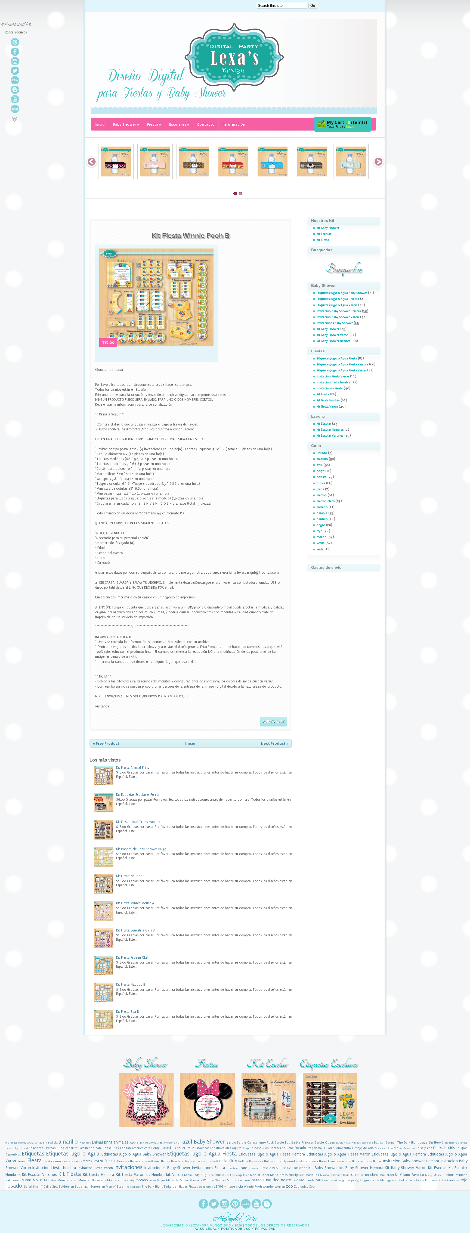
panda (309, 1180)
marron (322, 495)
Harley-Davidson (197, 1161)
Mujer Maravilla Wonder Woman (203, 1180)
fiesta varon (52, 1161)
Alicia (54, 1142)
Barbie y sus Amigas (348, 1142)
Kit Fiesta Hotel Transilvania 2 (138, 822)
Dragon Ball (315, 1148)
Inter (379, 1161)
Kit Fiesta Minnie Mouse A (135, 903)
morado (322, 507)
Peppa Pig (352, 1180)
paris (319, 1180)
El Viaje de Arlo (363, 1148)
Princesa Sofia (435, 1180)
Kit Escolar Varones (330, 435)
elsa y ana (425, 1148)
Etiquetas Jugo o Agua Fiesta (337, 358)
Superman (82, 1186)
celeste (321, 477)
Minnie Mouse (32, 1180)
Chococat (202, 1148)
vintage (229, 1186)
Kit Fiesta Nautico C (130, 876)
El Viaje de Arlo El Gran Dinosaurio (395, 1148)
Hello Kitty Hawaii (250, 1161)
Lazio (211, 1175)
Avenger (168, 1142)
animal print (102, 1142)
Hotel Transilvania (307, 1161)
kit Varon (174, 1174)
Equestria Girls (443, 1148)
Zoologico (301, 1186)
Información (233, 124)
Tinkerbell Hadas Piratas (180, 1186)
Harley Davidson (172, 1161)
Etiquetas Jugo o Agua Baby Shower (342, 293)
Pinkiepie (405, 1180)
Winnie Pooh (253, 1186)
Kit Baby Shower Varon (332, 335)
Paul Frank (330, 1180)
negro (321, 525)
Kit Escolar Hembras (330, 429)
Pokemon (418, 1180)
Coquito (236, 1148)
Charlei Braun (184, 1148)
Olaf (295, 1180)
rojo (319, 531)
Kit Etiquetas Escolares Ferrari (138, 795)
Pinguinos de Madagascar (379, 1180)
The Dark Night (152, 1186)
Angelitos (85, 1142)
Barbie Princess (302, 1142)
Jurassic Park (269, 1168)
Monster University (92, 1180)
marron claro (326, 501)
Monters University (121, 1180)
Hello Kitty (228, 1161)
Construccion (219, 1148)
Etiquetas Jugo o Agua (73, 1154)
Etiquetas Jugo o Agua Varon (337, 305)
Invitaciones (129, 1167)
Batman (379, 1142)
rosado (321, 537)
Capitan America (131, 1148)
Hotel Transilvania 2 (333, 1161)
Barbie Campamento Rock (255, 1142)
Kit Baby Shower (328, 228)
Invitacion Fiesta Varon (333, 376)
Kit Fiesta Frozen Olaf (132, 957)
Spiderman (66, 1186)
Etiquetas (33, 1154)
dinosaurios (260, 1148)
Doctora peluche (282, 1148)
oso (301, 1180)
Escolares (179, 124)
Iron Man (233, 1168)
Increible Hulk (365, 1161)
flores (88, 1161)
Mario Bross (278, 1175)
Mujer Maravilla (168, 1180)
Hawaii (213, 1161)
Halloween (154, 1161)
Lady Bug (199, 1175)
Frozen (98, 1161)
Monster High (67, 1180)
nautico (322, 519)
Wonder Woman (274, 1186)
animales (121, 1142)
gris (144, 1161)
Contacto (206, 124)
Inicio (100, 124)
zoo (289, 1186)
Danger (246, 1148)
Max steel (386, 1175)
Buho (60, 1148)
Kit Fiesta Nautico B (130, 984)
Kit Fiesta (323, 240)
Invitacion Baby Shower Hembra (339, 311)
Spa (55, 1186)
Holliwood (271, 1161)
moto (152, 1180)
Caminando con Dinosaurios (98, 1148)
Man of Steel (259, 1175)
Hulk (351, 1161)
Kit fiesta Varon (327, 406)
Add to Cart (273, 721)
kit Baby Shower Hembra (333, 341)
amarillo (322, 459)
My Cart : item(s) (347, 122)
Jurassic (254, 1168)
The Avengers (133, 1186)
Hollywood (287, 1161)
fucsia (321, 483)
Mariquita (312, 1175)
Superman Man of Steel (107, 1186)
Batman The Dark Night (402, 1142)
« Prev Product (106, 743)
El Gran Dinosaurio (337, 1148)
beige (320, 471)
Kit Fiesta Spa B (127, 1012)
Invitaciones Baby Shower (335, 323)
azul (320, 465)
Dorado (322, 453)
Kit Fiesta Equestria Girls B (135, 930)
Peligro (342, 1180)
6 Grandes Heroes (15, 1142)
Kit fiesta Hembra (328, 400)
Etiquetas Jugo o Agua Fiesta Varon (341, 370)
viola (320, 549)
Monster (50, 1180)
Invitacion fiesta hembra (333, 382)
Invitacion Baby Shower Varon (338, 317)
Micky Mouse (433, 1175)
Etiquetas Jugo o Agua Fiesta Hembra (342, 364)
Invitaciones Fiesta (330, 388)
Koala (188, 1175)
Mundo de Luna (238, 1180)
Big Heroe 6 (21, 1148)
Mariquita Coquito (331, 1175)
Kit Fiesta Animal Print (132, 767)
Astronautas (154, 1142)
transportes (206, 1186)
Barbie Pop (282, 1142)
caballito (71, 1148)
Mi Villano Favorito (409, 1175)
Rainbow (453, 1180)
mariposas (296, 1175)
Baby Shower (126, 124)
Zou (312, 1186)
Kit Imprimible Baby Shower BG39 (141, 849)
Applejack (137, 1142)
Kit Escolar (324, 234)
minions (448, 1175)
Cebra (155, 1148)
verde (320, 543)
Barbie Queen (325, 1142)
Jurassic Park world (293, 1168)
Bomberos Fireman (42, 1148)
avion (177, 1142)
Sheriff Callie (42, 1186)
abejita (44, 1142)
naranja (322, 513)
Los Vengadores (239, 1175)
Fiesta (154, 124)
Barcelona (367, 1142)
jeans (320, 489)
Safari (28, 1186)
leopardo (221, 1175)
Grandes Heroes (129, 1161)
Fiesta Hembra (72, 1161)
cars (147, 1148)
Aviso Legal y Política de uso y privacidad (235, 1228)
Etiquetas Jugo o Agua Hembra (338, 299)
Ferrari (22, 1161)
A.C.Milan (32, 1142)
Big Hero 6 (436, 1142)
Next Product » (275, 743)
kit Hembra (155, 1174)
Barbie (231, 1142)
